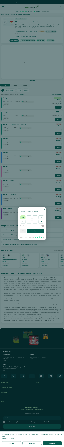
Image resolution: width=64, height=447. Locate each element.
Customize (32, 443)
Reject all (11, 443)
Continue (34, 231)
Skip (23, 231)
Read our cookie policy (8, 438)
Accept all (52, 443)
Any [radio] (23, 217)
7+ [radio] (41, 221)
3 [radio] (41, 217)
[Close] (44, 209)
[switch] (42, 226)
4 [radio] (22, 221)
